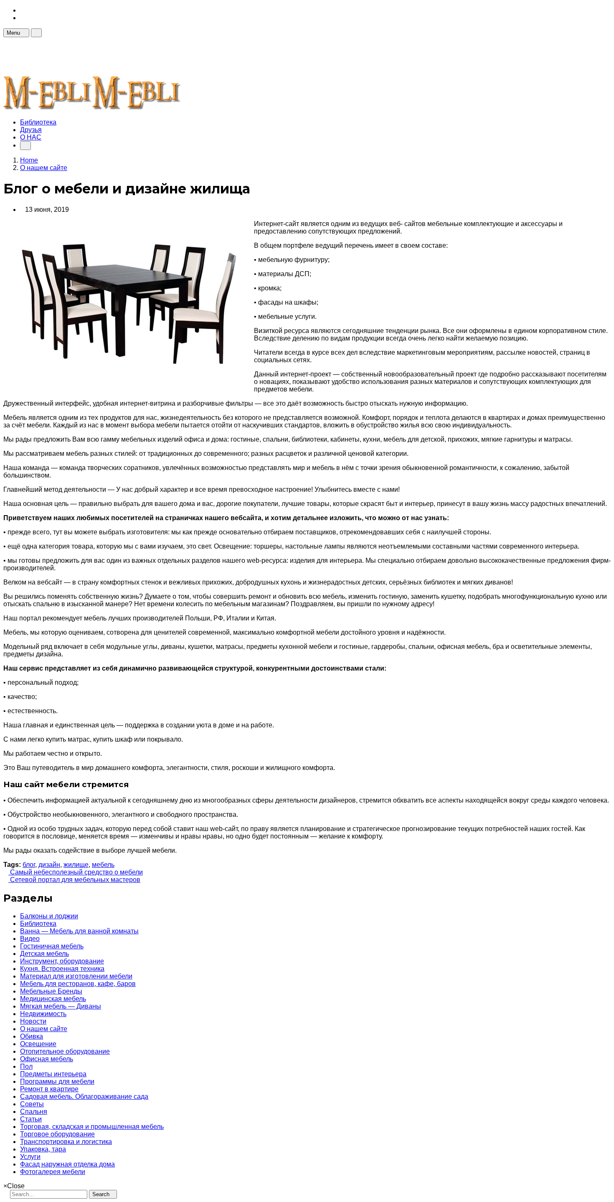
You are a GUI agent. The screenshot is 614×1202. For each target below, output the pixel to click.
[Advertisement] (155, 56)
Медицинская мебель (53, 998)
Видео (30, 938)
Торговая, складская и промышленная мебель (92, 1126)
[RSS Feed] (22, 10)
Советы (32, 1104)
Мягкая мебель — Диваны (60, 1006)
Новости (33, 1021)
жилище (76, 864)
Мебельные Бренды (51, 991)
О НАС (30, 137)
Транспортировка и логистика (66, 1141)
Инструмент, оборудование (62, 961)
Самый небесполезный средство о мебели (75, 872)
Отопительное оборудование (65, 1051)
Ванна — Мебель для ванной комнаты (79, 931)
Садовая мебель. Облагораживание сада (84, 1096)
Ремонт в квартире (49, 1089)
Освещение (38, 1043)
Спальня (33, 1111)
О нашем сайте (43, 1028)
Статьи (31, 1119)
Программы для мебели (57, 1081)
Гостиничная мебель (52, 946)
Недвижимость (43, 1013)
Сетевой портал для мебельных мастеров (74, 879)
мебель (103, 864)
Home (29, 160)
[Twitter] (22, 17)
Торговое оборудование (57, 1134)
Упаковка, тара (43, 1149)
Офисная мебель (46, 1058)
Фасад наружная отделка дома (67, 1164)
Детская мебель (44, 953)
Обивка (31, 1036)
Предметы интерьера (53, 1073)
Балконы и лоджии (49, 916)
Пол (26, 1066)
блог (29, 864)
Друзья (31, 129)
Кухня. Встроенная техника (62, 968)
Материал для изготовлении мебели (76, 976)
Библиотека (38, 122)
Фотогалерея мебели (52, 1171)
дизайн (49, 864)
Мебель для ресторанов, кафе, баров (78, 983)
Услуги (30, 1156)
